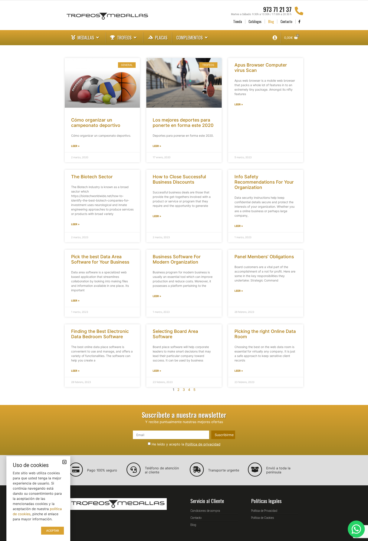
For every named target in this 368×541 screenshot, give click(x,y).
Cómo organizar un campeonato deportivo (95, 122)
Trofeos (124, 37)
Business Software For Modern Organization (177, 259)
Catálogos (255, 21)
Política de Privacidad (264, 510)
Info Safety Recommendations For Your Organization (264, 182)
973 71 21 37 (277, 9)
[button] (64, 462)
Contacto (286, 21)
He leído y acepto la (186, 444)
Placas (161, 37)
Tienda (237, 21)
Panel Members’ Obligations (264, 256)
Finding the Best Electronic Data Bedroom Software (100, 334)
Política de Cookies (262, 517)
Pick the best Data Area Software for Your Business (100, 259)
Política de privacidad (202, 444)
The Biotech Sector (92, 176)
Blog (271, 21)
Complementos (189, 37)
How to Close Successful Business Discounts (179, 179)
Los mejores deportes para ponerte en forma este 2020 (183, 122)
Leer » (75, 146)
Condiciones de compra (205, 510)
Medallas (86, 37)
